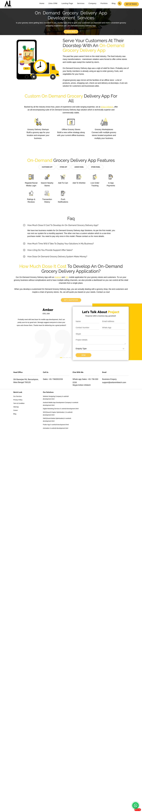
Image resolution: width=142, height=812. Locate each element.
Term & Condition (18, 403)
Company (92, 3)
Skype (75, 385)
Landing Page (67, 3)
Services (80, 3)
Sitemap (16, 407)
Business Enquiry (109, 379)
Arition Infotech (107, 107)
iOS (66, 277)
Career (15, 410)
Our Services (17, 396)
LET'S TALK (71, 31)
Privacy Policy (17, 400)
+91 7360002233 (56, 379)
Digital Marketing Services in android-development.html (60, 408)
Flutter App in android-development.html (56, 424)
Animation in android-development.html (55, 428)
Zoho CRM (52, 3)
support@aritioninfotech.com (114, 382)
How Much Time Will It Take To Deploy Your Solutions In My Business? (60, 243)
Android (58, 277)
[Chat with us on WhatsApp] (135, 805)
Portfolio (104, 3)
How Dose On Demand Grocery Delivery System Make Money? (57, 256)
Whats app (77, 379)
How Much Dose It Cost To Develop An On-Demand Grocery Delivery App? (62, 225)
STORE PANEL (95, 167)
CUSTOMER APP (47, 167)
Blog (113, 3)
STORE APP (63, 167)
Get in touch (131, 4)
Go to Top (137, 809)
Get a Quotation (71, 300)
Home (42, 3)
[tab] (71, 225)
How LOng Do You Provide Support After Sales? (50, 250)
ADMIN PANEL (79, 167)
